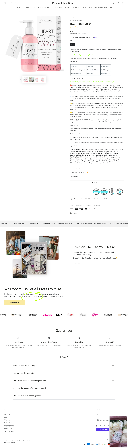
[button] (113, 3)
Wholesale (7, 420)
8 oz (72, 44)
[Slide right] (48, 79)
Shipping (72, 33)
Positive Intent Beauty (76, 20)
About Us (7, 414)
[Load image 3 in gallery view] (42, 79)
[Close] (124, 418)
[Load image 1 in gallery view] (25, 79)
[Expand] (112, 418)
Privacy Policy (8, 428)
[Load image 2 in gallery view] (37, 79)
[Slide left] (20, 79)
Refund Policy (8, 423)
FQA (5, 417)
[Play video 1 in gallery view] (31, 79)
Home (71, 17)
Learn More (14, 302)
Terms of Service (10, 431)
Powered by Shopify (9, 442)
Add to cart (97, 182)
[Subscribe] (123, 415)
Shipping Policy (9, 425)
